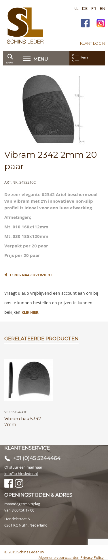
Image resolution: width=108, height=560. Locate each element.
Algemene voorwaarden (59, 557)
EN (102, 8)
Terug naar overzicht (31, 275)
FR (93, 8)
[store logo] (25, 25)
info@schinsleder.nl (21, 473)
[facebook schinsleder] (85, 24)
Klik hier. (30, 312)
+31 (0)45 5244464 (36, 458)
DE (85, 8)
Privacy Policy (92, 557)
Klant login (92, 43)
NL (75, 8)
